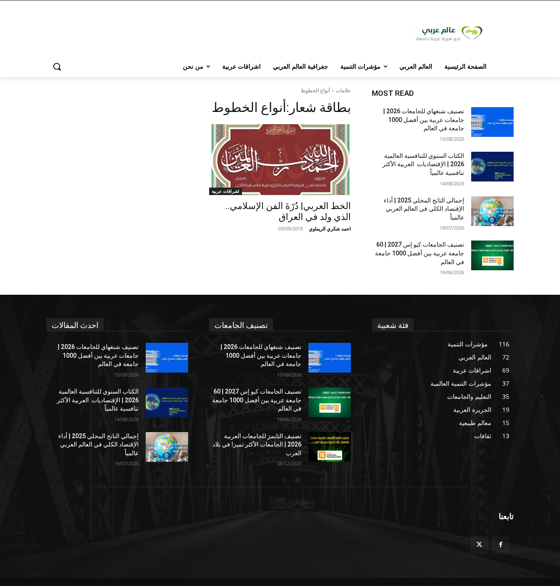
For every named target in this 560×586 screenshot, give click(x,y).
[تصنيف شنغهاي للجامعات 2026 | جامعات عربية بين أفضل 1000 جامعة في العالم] (492, 122)
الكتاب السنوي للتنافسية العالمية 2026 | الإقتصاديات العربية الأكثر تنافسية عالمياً (423, 164)
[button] (56, 66)
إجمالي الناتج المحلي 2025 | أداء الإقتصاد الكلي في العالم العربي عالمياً (424, 209)
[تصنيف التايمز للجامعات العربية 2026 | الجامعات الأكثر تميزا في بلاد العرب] (329, 447)
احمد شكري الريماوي (330, 228)
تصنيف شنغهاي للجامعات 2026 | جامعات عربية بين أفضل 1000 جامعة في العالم (423, 120)
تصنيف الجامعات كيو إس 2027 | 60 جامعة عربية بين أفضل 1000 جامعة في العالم (419, 253)
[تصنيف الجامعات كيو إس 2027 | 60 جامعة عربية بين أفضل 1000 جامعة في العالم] (492, 255)
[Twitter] (479, 545)
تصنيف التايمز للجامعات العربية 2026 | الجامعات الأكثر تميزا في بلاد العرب (257, 445)
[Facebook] (500, 545)
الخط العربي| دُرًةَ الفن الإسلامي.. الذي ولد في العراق (288, 211)
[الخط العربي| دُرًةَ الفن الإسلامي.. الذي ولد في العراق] (280, 159)
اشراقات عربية (225, 191)
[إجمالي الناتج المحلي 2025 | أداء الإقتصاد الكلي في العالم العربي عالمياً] (492, 211)
